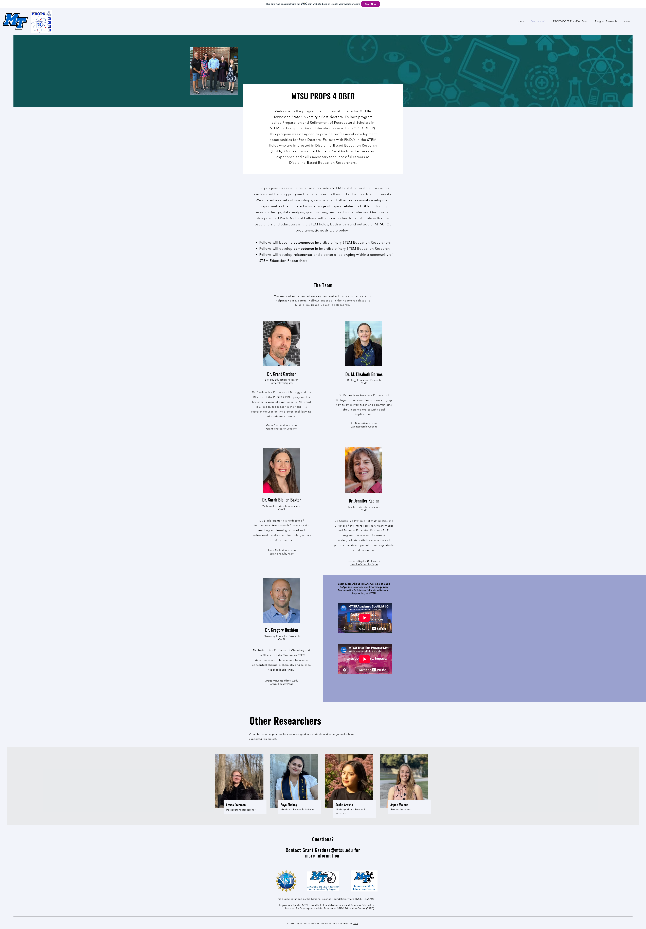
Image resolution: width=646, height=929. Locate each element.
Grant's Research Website (281, 428)
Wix (355, 923)
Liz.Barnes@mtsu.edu (364, 423)
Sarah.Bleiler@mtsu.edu (281, 550)
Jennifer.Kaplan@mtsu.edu (364, 561)
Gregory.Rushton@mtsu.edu (281, 680)
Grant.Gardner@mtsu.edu (281, 425)
